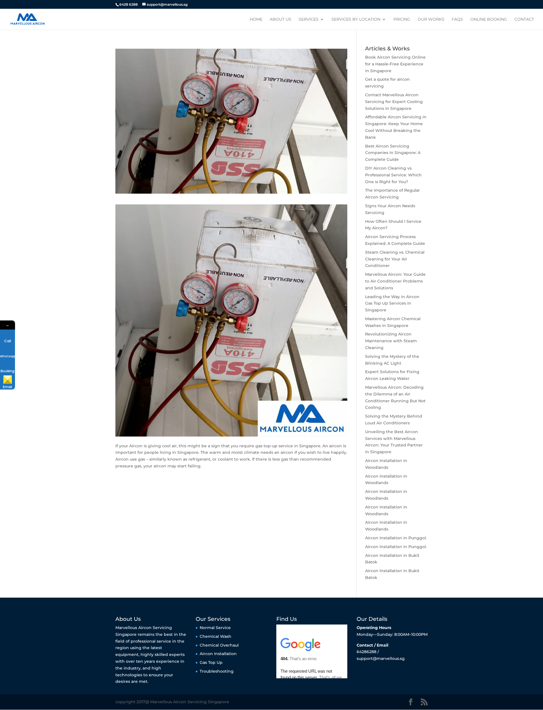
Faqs (457, 19)
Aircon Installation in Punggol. (396, 537)
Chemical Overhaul (219, 645)
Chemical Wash (215, 636)
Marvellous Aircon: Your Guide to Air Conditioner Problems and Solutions (395, 281)
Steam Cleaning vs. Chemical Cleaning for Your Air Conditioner (395, 259)
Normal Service (215, 627)
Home (256, 19)
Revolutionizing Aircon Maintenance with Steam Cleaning (391, 341)
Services (308, 19)
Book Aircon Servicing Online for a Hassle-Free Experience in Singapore (395, 64)
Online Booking (488, 19)
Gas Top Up (211, 662)
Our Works (431, 19)
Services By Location (355, 19)
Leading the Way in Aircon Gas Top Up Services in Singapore (392, 303)
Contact (524, 19)
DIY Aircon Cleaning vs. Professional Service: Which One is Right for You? (393, 175)
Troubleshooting (217, 671)
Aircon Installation (218, 653)
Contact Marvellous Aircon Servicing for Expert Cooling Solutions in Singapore (394, 101)
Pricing (401, 19)
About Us (280, 19)
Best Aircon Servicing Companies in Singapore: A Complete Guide (393, 153)
